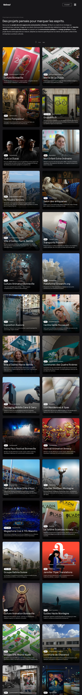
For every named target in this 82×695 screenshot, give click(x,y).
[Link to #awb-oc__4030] (76, 5)
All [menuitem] (36, 42)
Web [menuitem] (44, 42)
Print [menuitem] (39, 42)
